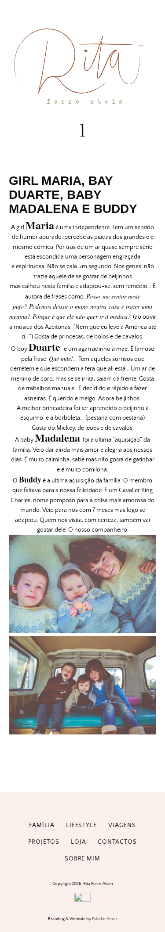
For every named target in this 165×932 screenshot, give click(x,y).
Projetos (43, 842)
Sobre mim (83, 858)
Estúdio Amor (104, 918)
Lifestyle (81, 825)
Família (42, 825)
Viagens (122, 825)
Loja (78, 842)
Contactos (117, 842)
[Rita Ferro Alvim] (83, 106)
